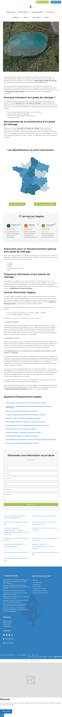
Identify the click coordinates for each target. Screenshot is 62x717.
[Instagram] (12, 635)
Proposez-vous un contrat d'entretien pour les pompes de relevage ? (28, 425)
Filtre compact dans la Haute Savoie (44, 516)
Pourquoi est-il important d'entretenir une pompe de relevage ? (26, 403)
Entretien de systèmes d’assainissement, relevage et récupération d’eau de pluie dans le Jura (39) (16, 587)
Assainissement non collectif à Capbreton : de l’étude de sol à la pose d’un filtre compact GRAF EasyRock (16, 581)
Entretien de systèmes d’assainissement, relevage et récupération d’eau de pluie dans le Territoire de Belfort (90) (16, 609)
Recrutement (35, 655)
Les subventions (37, 582)
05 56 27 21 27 (7, 624)
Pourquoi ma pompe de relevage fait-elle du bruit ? (22, 443)
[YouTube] (9, 635)
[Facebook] (4, 635)
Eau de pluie (50, 12)
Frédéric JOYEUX (15, 225)
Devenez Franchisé (56, 2)
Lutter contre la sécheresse (40, 593)
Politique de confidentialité (7, 655)
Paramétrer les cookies (35, 660)
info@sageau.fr (7, 626)
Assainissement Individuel (20, 380)
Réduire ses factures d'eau (40, 590)
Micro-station (10, 12)
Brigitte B (32, 225)
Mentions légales (21, 655)
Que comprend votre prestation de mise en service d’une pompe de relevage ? (31, 439)
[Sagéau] (31, 7)
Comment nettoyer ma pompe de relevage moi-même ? (24, 432)
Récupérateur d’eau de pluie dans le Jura (14, 590)
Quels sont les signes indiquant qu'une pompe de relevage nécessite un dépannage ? (29, 407)
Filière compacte (23, 12)
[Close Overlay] (2, 715)
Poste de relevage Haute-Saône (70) (16, 552)
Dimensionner (37, 584)
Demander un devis (43, 2)
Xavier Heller (50, 225)
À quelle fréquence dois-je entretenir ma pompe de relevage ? (26, 414)
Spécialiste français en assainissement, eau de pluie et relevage (43, 546)
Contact (46, 17)
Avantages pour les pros (39, 588)
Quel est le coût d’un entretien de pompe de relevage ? (23, 418)
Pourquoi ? (36, 580)
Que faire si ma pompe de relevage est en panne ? (22, 411)
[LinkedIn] (7, 635)
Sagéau (25, 17)
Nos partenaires (9, 643)
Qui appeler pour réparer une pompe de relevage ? (22, 436)
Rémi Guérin (58, 656)
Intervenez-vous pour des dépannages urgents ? (21, 429)
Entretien (16, 17)
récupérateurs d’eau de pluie (38, 298)
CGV (29, 655)
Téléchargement (9, 639)
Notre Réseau (37, 17)
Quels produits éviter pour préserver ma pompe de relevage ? (26, 422)
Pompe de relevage (37, 12)
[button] (31, 403)
